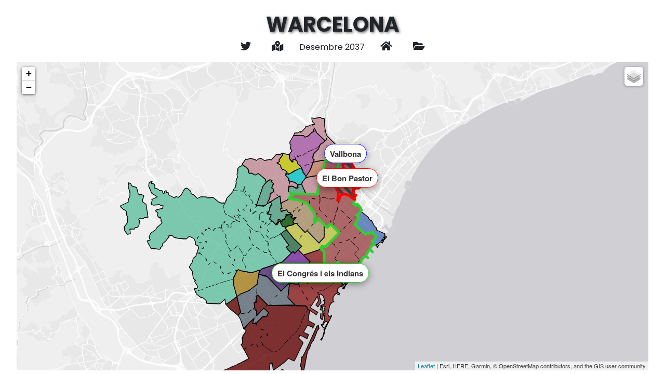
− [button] (29, 87)
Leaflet (426, 366)
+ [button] (29, 73)
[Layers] (633, 76)
